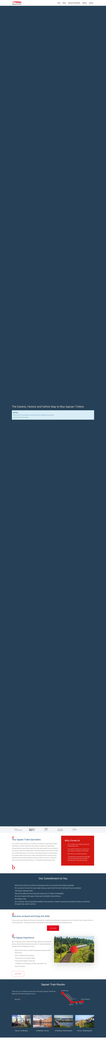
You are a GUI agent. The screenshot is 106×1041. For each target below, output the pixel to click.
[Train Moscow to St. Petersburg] (21, 1021)
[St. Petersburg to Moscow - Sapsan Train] (42, 1021)
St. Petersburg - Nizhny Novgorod (63, 1030)
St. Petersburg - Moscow (42, 1030)
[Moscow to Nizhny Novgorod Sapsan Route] (84, 1021)
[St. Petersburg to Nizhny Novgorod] (63, 1021)
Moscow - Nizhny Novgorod (84, 1030)
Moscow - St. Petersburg (21, 1030)
